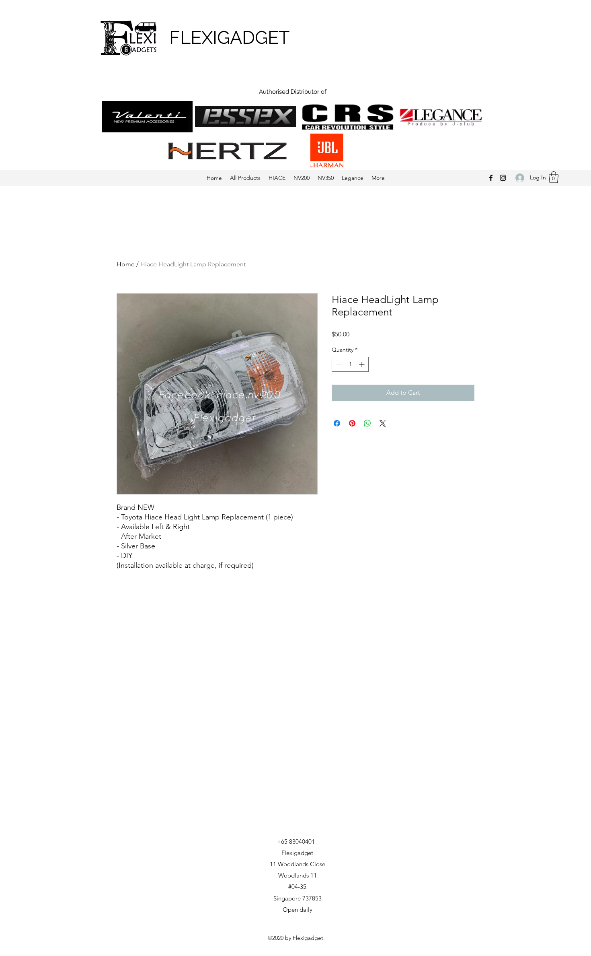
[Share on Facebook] (337, 423)
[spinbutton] (350, 364)
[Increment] (362, 364)
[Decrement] (338, 364)
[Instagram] (503, 178)
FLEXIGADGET (229, 37)
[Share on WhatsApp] (367, 423)
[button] (553, 177)
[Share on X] (383, 423)
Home (126, 264)
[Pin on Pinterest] (352, 423)
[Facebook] (491, 178)
